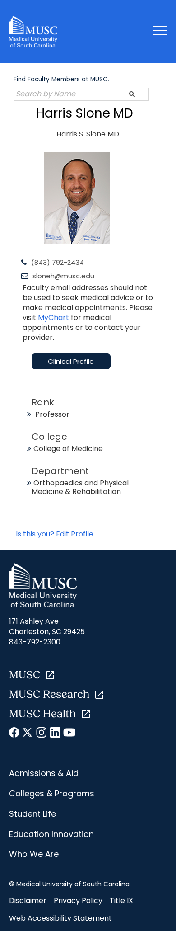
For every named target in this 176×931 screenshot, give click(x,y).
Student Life (32, 813)
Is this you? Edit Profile (54, 534)
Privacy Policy (78, 900)
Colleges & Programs (51, 793)
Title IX (121, 900)
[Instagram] (41, 734)
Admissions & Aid (44, 773)
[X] (28, 734)
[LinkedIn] (55, 734)
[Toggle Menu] (160, 32)
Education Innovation (51, 834)
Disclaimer (27, 900)
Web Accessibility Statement (60, 918)
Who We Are (34, 854)
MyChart (54, 317)
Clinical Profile (71, 361)
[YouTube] (68, 734)
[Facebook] (14, 734)
